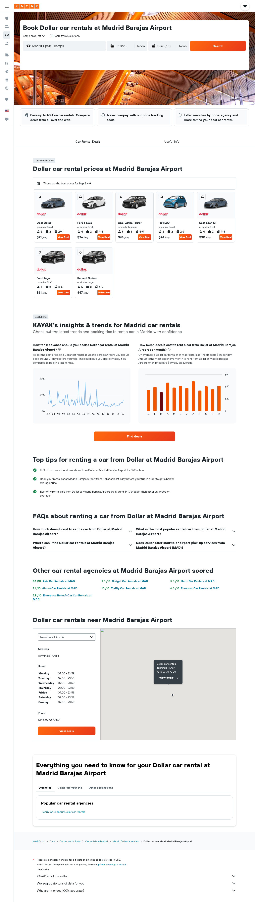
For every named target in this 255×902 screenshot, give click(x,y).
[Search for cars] (7, 35)
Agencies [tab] (45, 787)
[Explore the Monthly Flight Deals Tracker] (7, 71)
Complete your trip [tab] (70, 787)
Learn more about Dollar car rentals (63, 812)
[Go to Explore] (7, 80)
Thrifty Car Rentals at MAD (124, 588)
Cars (52, 841)
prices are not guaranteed (112, 864)
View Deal (63, 237)
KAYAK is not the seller (52, 876)
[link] (134, 436)
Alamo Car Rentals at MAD (55, 588)
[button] (6, 6)
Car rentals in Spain (70, 841)
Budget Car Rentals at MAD (125, 581)
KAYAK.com (39, 841)
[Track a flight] (7, 88)
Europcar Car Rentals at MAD (194, 588)
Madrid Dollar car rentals (126, 841)
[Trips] (7, 99)
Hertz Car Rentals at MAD (192, 581)
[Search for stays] (7, 27)
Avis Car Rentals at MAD (54, 581)
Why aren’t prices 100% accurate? (60, 890)
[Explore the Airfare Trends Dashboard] (7, 63)
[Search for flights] (7, 18)
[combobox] (34, 36)
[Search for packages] (7, 43)
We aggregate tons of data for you (60, 883)
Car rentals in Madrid (96, 841)
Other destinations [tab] (101, 787)
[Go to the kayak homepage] (26, 6)
